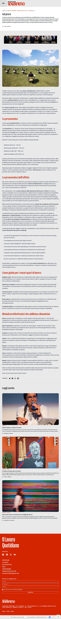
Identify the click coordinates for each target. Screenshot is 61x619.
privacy (20, 589)
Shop (3, 566)
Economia (9, 10)
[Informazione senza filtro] (30, 601)
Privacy (4, 611)
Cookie (8, 611)
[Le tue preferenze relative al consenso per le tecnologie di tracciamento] (58, 616)
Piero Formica (7, 476)
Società (26, 10)
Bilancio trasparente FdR (10, 573)
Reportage (5, 560)
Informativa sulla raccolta (17, 617)
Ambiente (4, 10)
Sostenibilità (31, 10)
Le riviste (5, 562)
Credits (12, 611)
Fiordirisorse (6, 569)
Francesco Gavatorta (9, 520)
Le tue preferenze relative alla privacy (36, 617)
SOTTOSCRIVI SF (7, 564)
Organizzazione (20, 10)
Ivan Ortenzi (7, 26)
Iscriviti (30, 592)
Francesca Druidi (8, 433)
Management (13, 10)
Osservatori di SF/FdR (9, 571)
